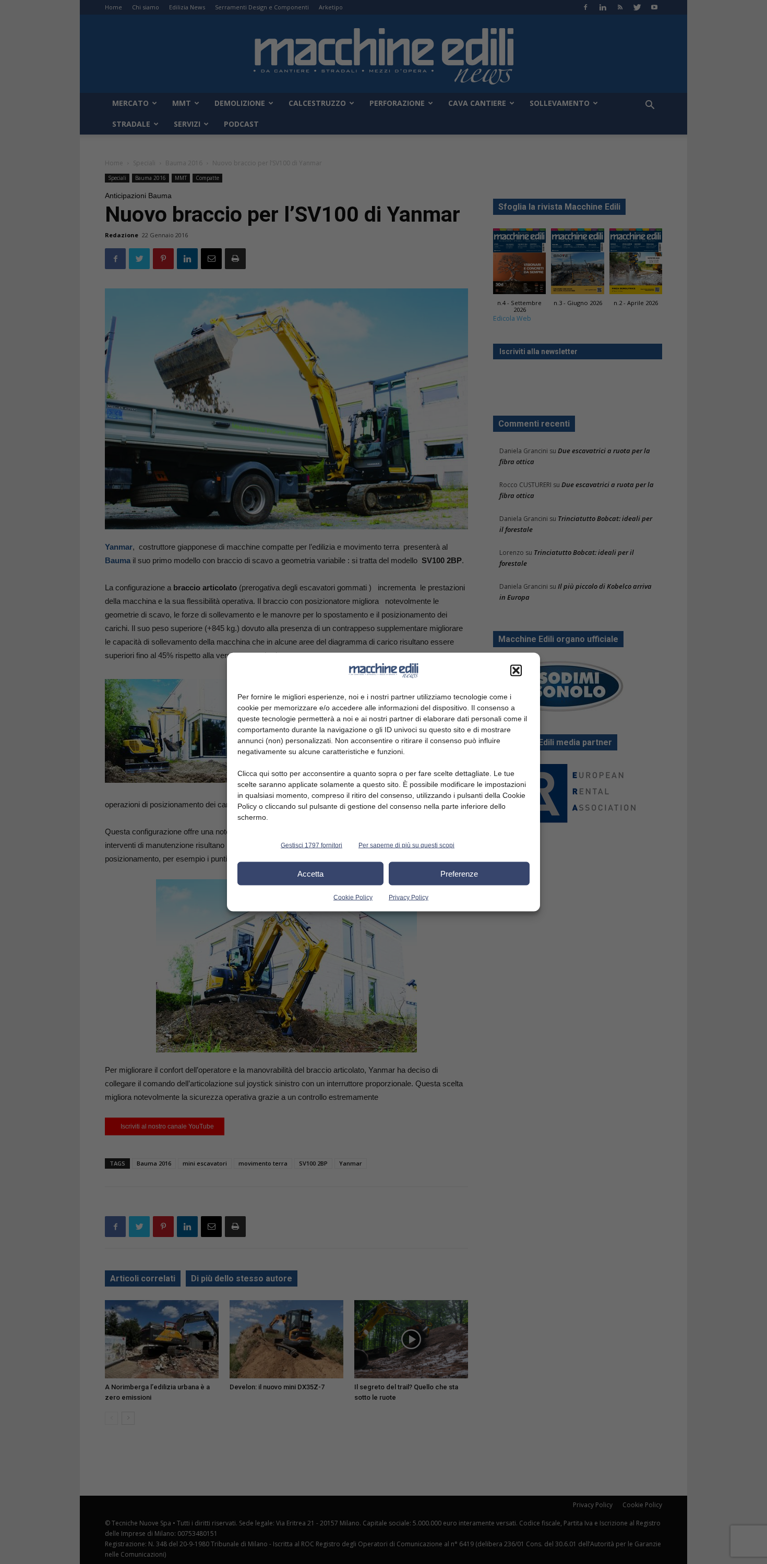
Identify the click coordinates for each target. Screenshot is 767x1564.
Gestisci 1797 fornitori (311, 845)
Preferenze (459, 873)
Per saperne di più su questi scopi (406, 845)
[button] (516, 670)
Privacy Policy (408, 897)
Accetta (310, 873)
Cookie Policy (353, 897)
